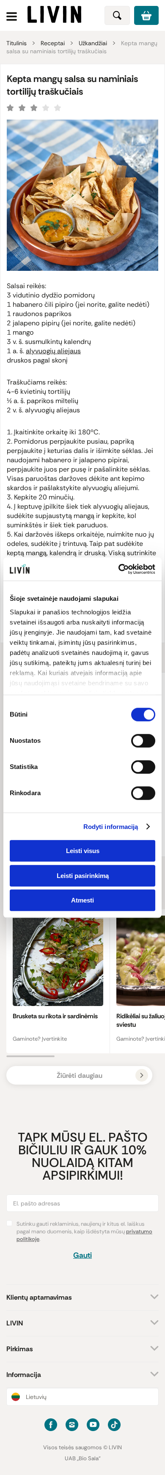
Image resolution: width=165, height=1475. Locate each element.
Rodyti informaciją (110, 826)
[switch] (143, 740)
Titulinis (16, 43)
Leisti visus (82, 850)
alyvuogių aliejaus (53, 350)
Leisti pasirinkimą (83, 875)
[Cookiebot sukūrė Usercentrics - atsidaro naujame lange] (118, 569)
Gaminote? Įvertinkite (40, 1038)
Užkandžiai (93, 43)
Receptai (53, 43)
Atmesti (82, 900)
